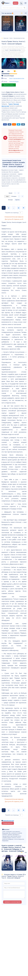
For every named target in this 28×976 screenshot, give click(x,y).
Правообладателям (8, 820)
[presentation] (22, 13)
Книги (6, 50)
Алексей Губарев (9, 75)
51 (18, 208)
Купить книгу (8, 85)
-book (8, 3)
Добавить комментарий (12, 902)
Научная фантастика (15, 50)
